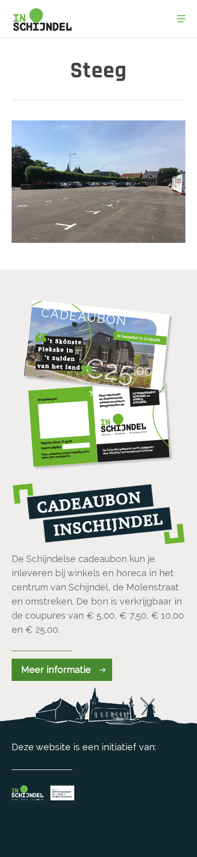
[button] (181, 19)
